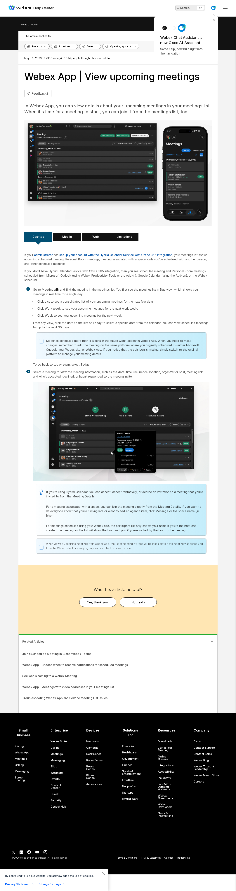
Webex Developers (165, 805)
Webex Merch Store (206, 775)
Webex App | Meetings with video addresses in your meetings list (68, 687)
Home (24, 24)
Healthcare (129, 752)
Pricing (19, 746)
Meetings (21, 758)
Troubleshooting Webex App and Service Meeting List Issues (64, 698)
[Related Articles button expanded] (212, 641)
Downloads (165, 741)
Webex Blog (201, 760)
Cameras (92, 747)
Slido (54, 766)
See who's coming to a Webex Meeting (49, 676)
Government (130, 758)
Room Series (94, 760)
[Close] (103, 874)
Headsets (92, 741)
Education (128, 746)
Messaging (22, 771)
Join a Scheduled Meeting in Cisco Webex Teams (56, 654)
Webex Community (165, 796)
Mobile (67, 236)
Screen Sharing (20, 778)
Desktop (38, 236)
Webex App (22, 752)
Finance (127, 765)
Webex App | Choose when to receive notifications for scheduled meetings (75, 665)
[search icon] (178, 8)
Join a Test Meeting (165, 749)
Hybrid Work (130, 799)
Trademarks (183, 857)
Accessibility (166, 771)
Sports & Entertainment (131, 772)
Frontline (127, 780)
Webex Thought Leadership (204, 767)
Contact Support (204, 747)
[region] (54, 880)
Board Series (90, 767)
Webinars (57, 772)
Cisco (197, 741)
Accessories (94, 784)
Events (55, 779)
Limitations (124, 236)
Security (56, 800)
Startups (127, 792)
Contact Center (56, 786)
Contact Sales (203, 754)
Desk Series (93, 754)
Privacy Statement (151, 857)
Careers (199, 781)
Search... (185, 7)
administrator (43, 255)
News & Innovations (165, 814)
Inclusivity (164, 778)
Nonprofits (129, 786)
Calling (19, 765)
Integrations (165, 765)
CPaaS (55, 794)
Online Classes (163, 757)
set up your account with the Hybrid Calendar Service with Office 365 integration (115, 255)
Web (95, 236)
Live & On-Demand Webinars (164, 787)
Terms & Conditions (127, 857)
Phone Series (90, 776)
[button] (213, 8)
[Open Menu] (225, 8)
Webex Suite (59, 741)
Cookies (168, 857)
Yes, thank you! (97, 602)
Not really (138, 602)
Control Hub (58, 806)
